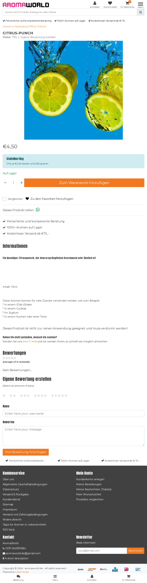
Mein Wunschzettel (88, 494)
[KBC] (116, 571)
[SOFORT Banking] (93, 571)
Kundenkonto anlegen (90, 479)
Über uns (8, 479)
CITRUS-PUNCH (37, 26)
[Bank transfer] (82, 571)
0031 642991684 (15, 548)
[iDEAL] (128, 571)
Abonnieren (135, 550)
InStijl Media (22, 572)
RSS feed (8, 529)
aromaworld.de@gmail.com (23, 553)
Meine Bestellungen (89, 484)
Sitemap (8, 504)
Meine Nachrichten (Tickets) (93, 489)
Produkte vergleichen (89, 499)
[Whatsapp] (38, 210)
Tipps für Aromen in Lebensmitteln (24, 524)
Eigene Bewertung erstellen (38, 37)
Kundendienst (11, 499)
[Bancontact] (139, 571)
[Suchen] (140, 12)
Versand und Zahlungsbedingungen (25, 514)
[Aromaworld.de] (26, 5)
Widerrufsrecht (12, 519)
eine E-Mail (29, 341)
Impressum (10, 509)
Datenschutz (11, 489)
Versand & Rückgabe (16, 494)
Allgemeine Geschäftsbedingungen (25, 484)
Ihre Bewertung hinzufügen (25, 452)
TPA (14, 37)
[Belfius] (105, 571)
